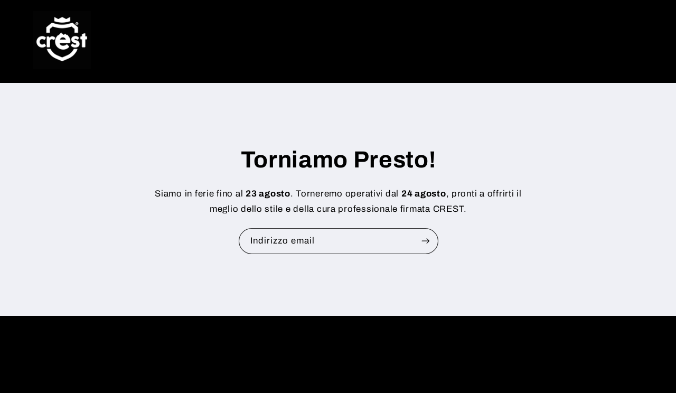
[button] (578, 40)
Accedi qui (394, 364)
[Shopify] (398, 344)
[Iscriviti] (425, 241)
